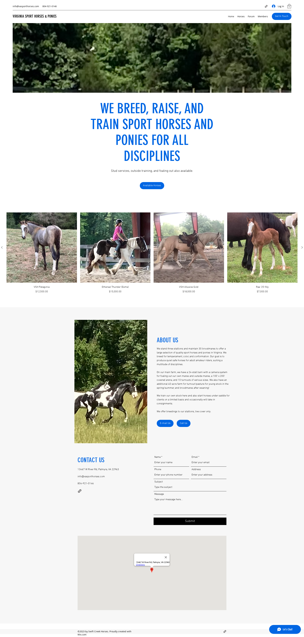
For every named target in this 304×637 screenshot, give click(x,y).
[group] (152, 253)
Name (157, 457)
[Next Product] (302, 247)
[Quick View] (41, 247)
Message (159, 494)
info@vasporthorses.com (26, 6)
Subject (158, 482)
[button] (289, 6)
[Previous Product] (2, 247)
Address (196, 469)
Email (195, 457)
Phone (157, 469)
